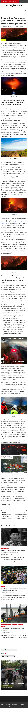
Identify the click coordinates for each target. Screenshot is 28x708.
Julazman (3, 554)
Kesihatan (14, 624)
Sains (3, 626)
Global (8, 504)
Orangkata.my (14, 5)
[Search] (26, 10)
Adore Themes (14, 706)
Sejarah (5, 681)
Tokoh (7, 548)
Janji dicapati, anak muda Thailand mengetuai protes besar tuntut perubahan (13, 589)
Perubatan (20, 624)
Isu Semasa (8, 624)
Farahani (21, 26)
